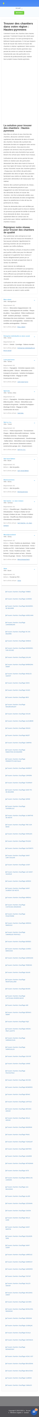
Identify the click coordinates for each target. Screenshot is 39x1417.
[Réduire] (31, 1390)
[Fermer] (35, 1390)
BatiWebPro (23, 1414)
